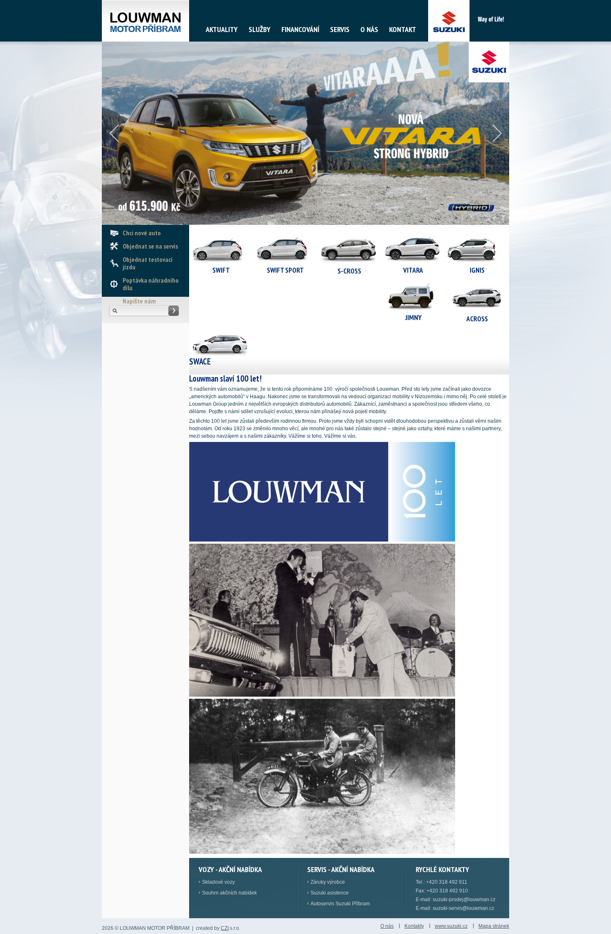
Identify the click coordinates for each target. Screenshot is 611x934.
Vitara (413, 270)
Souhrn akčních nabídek (229, 893)
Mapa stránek (493, 926)
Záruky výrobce (327, 882)
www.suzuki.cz (451, 926)
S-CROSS (349, 271)
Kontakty (414, 926)
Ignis (477, 270)
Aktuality (222, 29)
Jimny (413, 317)
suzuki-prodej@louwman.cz (464, 899)
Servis (340, 29)
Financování (300, 29)
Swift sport (285, 270)
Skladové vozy (218, 882)
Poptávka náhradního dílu (151, 284)
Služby (260, 29)
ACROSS (477, 319)
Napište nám (139, 301)
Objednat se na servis (150, 246)
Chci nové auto (142, 233)
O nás (369, 29)
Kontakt (402, 29)
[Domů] (145, 21)
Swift (221, 270)
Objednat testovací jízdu (147, 263)
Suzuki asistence (329, 893)
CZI (225, 928)
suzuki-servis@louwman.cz (463, 908)
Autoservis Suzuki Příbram (340, 904)
